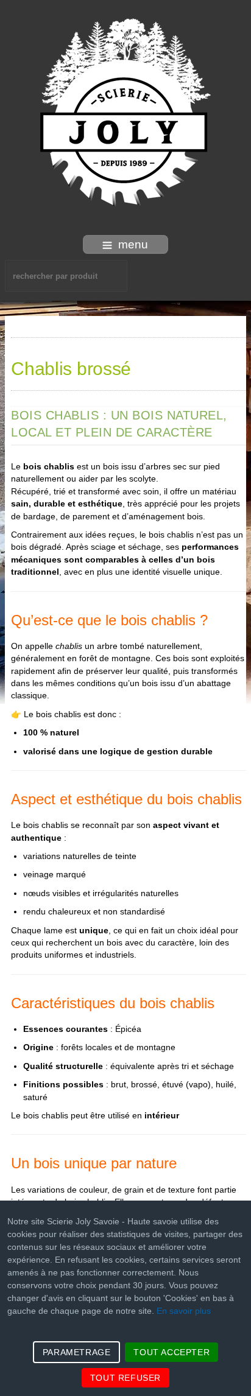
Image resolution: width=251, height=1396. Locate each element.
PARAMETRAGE (77, 1352)
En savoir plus (184, 1311)
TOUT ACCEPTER (171, 1352)
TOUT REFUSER (125, 1378)
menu (133, 244)
